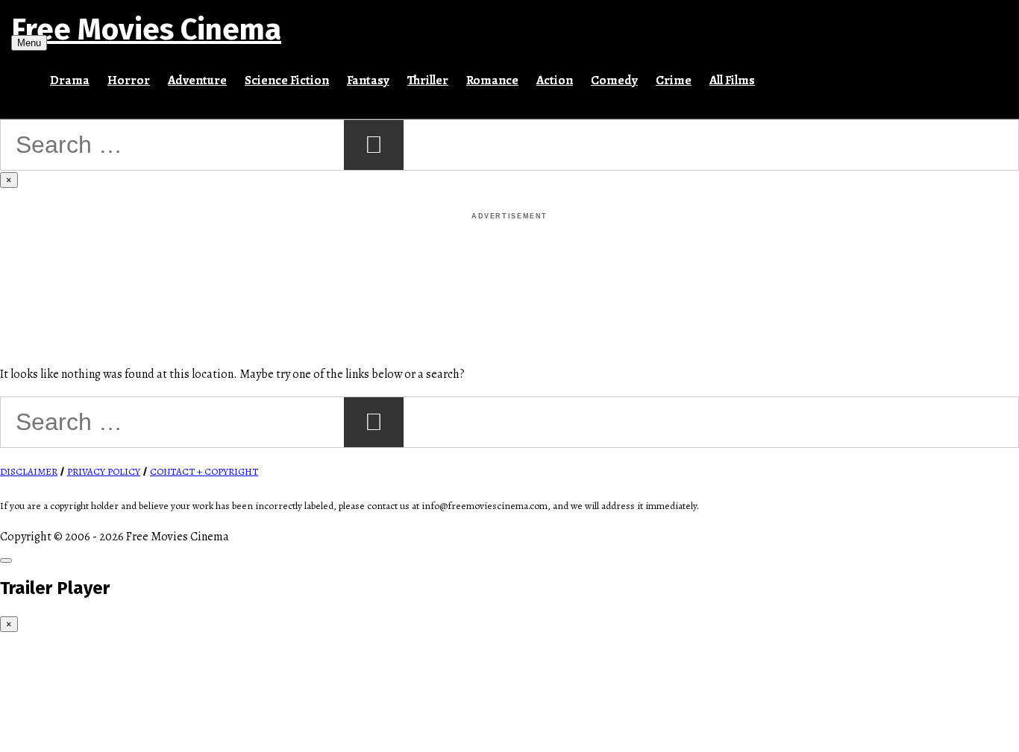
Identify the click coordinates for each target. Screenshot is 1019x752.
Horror (128, 80)
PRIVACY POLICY (103, 471)
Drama (70, 80)
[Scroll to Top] (6, 560)
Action (554, 80)
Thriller (427, 80)
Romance (492, 80)
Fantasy (368, 80)
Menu (29, 42)
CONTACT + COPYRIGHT (204, 471)
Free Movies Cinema (146, 30)
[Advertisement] (509, 256)
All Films (732, 80)
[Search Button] (773, 74)
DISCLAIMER (28, 471)
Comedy (614, 80)
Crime (674, 80)
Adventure (197, 80)
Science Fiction (287, 80)
